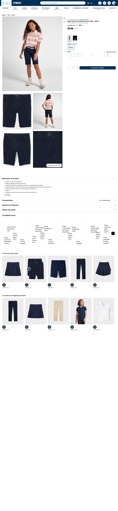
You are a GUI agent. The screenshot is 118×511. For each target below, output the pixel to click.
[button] (89, 3)
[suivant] (112, 272)
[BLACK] (75, 38)
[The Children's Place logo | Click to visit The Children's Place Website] (6, 3)
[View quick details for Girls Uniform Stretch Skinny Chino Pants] (72, 285)
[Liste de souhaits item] (105, 4)
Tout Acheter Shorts (83, 19)
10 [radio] (107, 55)
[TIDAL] (69, 38)
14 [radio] (78, 59)
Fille (9, 15)
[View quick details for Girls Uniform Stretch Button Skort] (4, 285)
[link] (100, 3)
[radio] (69, 38)
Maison (4, 15)
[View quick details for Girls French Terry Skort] (95, 285)
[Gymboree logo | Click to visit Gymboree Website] (17, 3)
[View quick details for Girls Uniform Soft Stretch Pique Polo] (72, 327)
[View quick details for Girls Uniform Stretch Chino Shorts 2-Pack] (26, 285)
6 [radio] (85, 55)
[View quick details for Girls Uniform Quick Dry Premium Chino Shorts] (49, 285)
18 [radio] (92, 59)
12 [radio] (70, 59)
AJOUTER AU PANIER (97, 68)
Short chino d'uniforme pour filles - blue (83, 21)
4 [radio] (70, 55)
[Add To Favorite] (64, 22)
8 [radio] (100, 55)
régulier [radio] (71, 47)
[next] (113, 233)
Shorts (13, 15)
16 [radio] (85, 59)
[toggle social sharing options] (64, 18)
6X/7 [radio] (93, 55)
